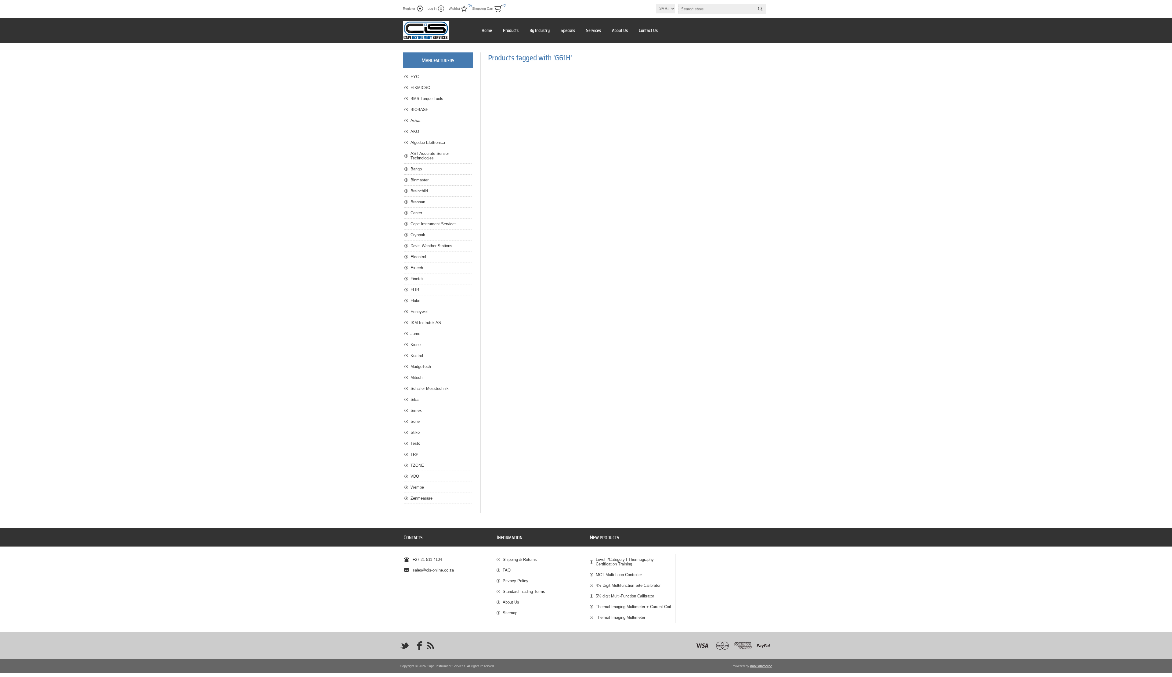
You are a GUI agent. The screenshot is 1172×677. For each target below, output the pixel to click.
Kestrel (417, 355)
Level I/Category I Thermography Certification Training (625, 561)
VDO (415, 476)
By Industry (540, 30)
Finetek (417, 278)
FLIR (415, 289)
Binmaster (420, 180)
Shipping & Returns (520, 559)
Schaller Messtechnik (430, 388)
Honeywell (420, 311)
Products (511, 30)
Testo (415, 443)
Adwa (415, 120)
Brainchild (419, 191)
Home (487, 30)
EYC (415, 76)
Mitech (416, 377)
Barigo (416, 169)
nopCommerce (761, 666)
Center (416, 213)
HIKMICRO (420, 87)
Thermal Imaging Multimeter (620, 617)
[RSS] (430, 645)
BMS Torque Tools (427, 98)
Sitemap (510, 613)
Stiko (415, 432)
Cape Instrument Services (434, 224)
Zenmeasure (421, 498)
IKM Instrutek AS (426, 322)
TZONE (417, 465)
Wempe (417, 487)
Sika (414, 399)
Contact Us (648, 30)
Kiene (416, 344)
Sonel (416, 421)
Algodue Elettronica (428, 142)
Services (593, 30)
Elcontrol (418, 257)
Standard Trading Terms (524, 591)
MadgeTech (421, 366)
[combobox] (716, 9)
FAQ (507, 570)
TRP (414, 454)
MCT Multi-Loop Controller (619, 574)
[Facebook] (417, 645)
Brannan (418, 202)
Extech (417, 267)
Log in (432, 8)
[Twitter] (405, 645)
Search (760, 9)
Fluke (415, 300)
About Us (620, 30)
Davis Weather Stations (431, 246)
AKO (415, 131)
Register (409, 8)
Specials (568, 30)
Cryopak (418, 235)
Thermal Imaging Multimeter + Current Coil (633, 606)
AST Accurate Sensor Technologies (430, 155)
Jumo (415, 333)
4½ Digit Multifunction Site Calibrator (628, 585)
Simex (416, 410)
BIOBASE (420, 109)
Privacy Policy (515, 581)
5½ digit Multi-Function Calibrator (625, 596)
